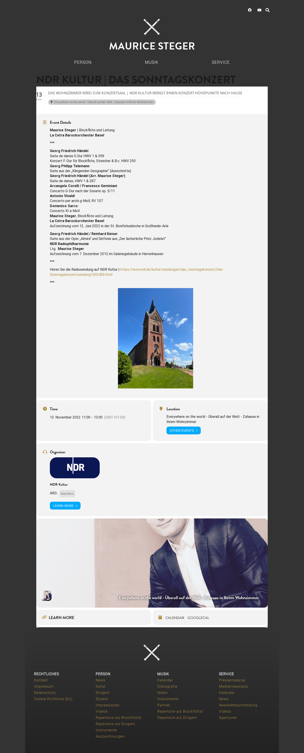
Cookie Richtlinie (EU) (53, 699)
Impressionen (108, 705)
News (100, 680)
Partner (163, 705)
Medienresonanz (233, 686)
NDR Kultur (59, 484)
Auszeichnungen (110, 736)
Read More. (67, 493)
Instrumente (106, 730)
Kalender (165, 680)
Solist (101, 686)
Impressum (44, 686)
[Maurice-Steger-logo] (152, 27)
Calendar (174, 617)
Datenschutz (45, 693)
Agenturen (228, 718)
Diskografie (167, 686)
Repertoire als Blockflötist (119, 718)
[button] (267, 10)
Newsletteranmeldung (238, 705)
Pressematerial (232, 680)
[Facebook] (249, 10)
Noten (162, 693)
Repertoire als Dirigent (115, 724)
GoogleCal (198, 617)
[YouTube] (259, 10)
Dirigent (102, 693)
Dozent (102, 699)
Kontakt (41, 680)
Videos (102, 711)
